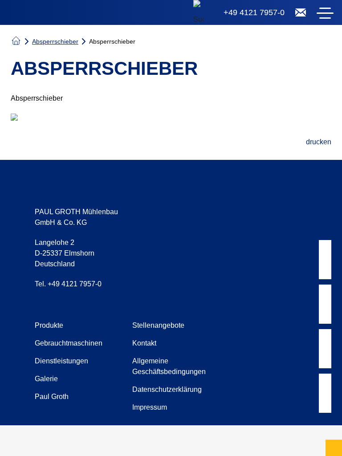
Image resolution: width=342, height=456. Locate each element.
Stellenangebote (158, 325)
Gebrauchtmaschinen (68, 343)
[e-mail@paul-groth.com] (300, 12)
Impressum (149, 407)
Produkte (49, 325)
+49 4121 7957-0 (254, 12)
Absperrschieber (55, 41)
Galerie (46, 379)
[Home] (62, 14)
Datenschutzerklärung (167, 389)
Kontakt (144, 343)
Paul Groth (52, 396)
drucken (318, 142)
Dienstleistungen (61, 361)
